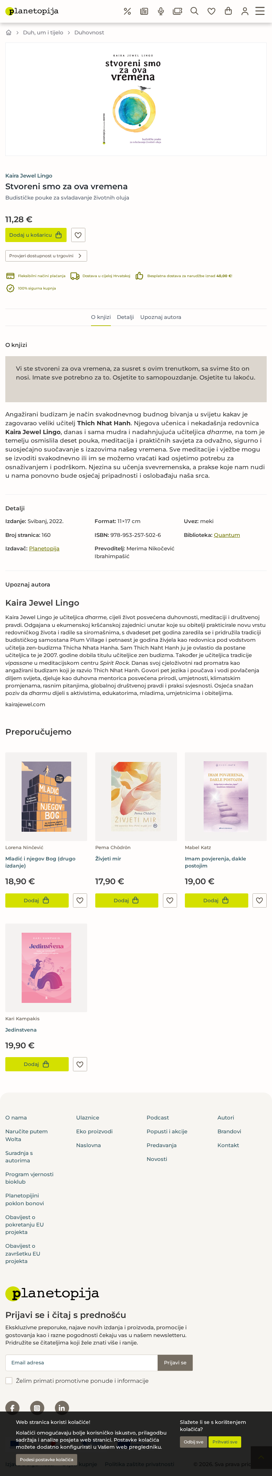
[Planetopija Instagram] (37, 1408)
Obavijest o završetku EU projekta (22, 1253)
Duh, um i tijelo (43, 32)
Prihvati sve (224, 1441)
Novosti (157, 1159)
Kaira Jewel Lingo (28, 175)
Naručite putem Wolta (26, 1135)
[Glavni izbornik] (260, 11)
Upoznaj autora (160, 317)
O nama (16, 1117)
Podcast (158, 1117)
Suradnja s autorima (19, 1157)
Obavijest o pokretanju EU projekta (24, 1225)
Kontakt (228, 1145)
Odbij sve (193, 1441)
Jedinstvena (21, 1030)
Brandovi (229, 1131)
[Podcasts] (161, 11)
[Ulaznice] (177, 11)
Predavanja (162, 1145)
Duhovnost (89, 32)
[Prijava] (245, 11)
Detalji (125, 317)
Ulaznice (87, 1117)
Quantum (227, 535)
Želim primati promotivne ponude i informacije (82, 1380)
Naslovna (88, 1145)
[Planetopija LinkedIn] (62, 1408)
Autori (225, 1117)
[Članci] (144, 11)
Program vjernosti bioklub (29, 1178)
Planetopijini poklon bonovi (24, 1199)
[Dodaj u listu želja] (78, 235)
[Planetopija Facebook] (12, 1408)
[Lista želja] (211, 11)
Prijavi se (175, 1362)
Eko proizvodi (94, 1131)
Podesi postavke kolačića (46, 1459)
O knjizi (101, 317)
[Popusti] (127, 11)
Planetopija (44, 548)
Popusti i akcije (167, 1131)
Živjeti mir (108, 858)
